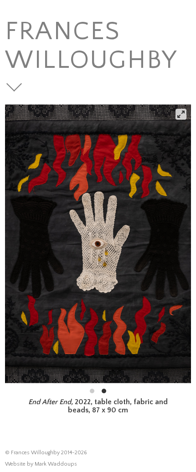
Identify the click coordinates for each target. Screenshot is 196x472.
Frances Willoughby (91, 46)
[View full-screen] (180, 114)
